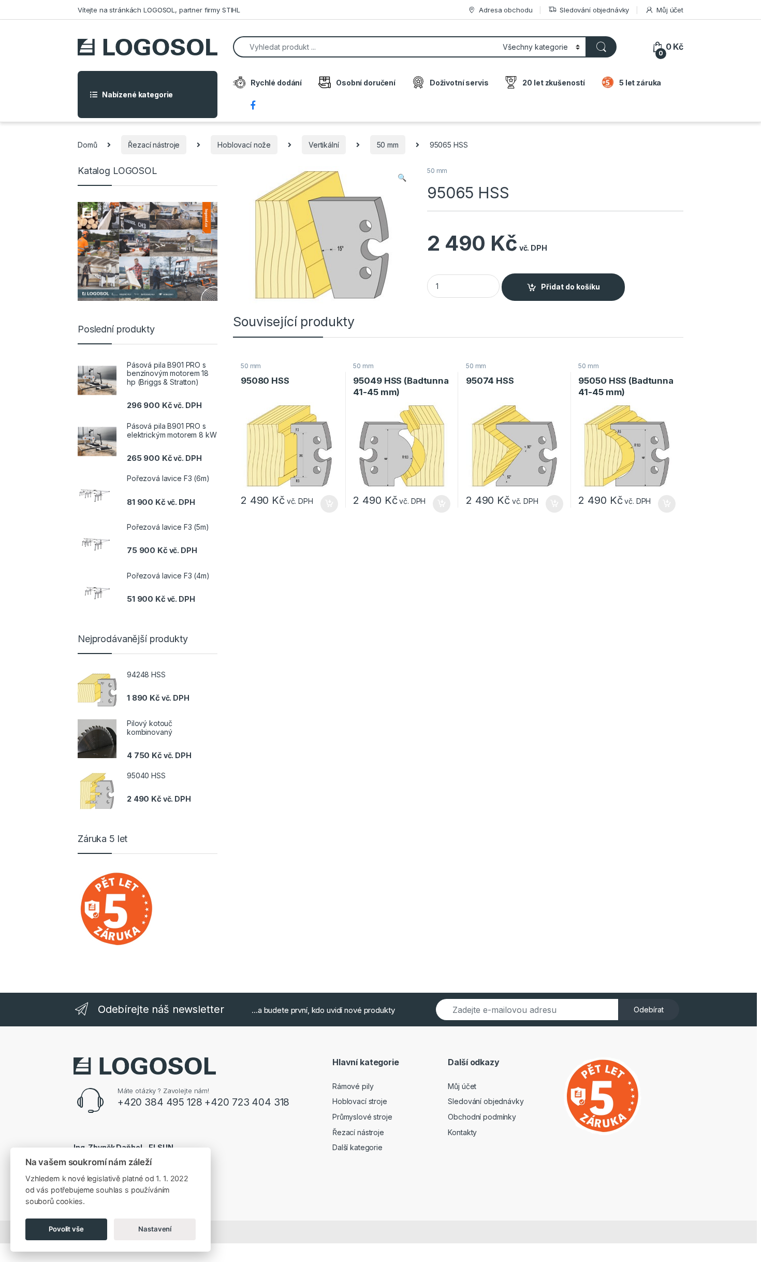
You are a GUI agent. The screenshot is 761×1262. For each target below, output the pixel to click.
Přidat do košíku (570, 286)
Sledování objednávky (594, 10)
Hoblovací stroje (359, 1101)
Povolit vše (66, 1229)
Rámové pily (352, 1086)
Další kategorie (357, 1147)
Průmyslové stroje (362, 1116)
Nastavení (154, 1229)
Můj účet (669, 10)
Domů (87, 144)
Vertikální (324, 144)
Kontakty (462, 1132)
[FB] (254, 106)
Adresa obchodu (505, 10)
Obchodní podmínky (482, 1116)
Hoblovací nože (244, 144)
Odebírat (649, 1009)
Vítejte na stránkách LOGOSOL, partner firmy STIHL (159, 10)
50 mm (388, 144)
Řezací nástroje (154, 144)
